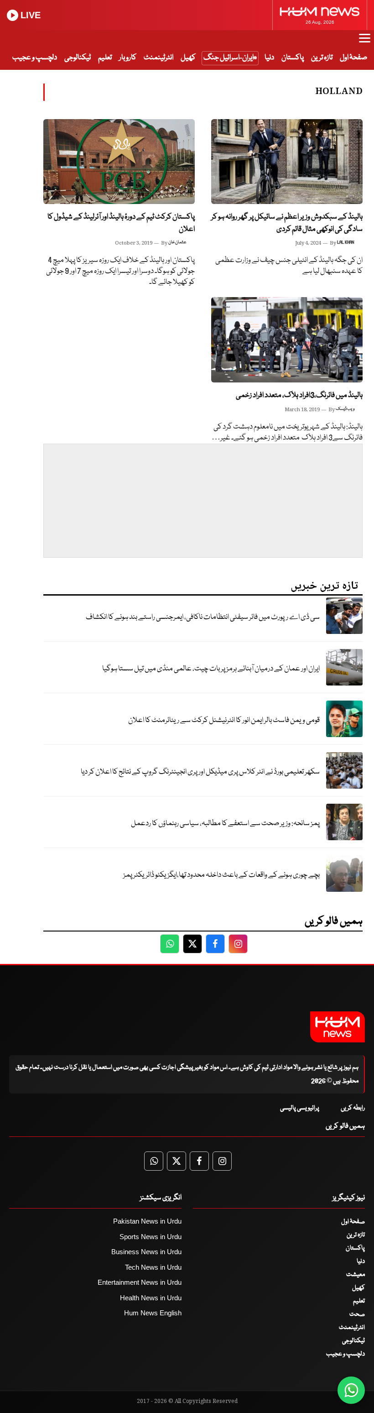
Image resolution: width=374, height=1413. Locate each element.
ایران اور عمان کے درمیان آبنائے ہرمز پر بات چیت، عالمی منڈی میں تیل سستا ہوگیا (211, 669)
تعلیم (105, 57)
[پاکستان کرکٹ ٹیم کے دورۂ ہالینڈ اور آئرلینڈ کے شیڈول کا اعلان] (119, 161)
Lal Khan (345, 242)
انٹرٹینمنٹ (158, 57)
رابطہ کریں (353, 1108)
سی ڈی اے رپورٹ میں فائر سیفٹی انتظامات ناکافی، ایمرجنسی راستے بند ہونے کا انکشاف (203, 617)
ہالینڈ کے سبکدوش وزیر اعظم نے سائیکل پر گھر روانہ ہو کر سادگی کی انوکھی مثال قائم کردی (287, 223)
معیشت (355, 1275)
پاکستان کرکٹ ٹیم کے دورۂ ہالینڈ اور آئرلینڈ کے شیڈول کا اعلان (121, 223)
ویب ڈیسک (345, 409)
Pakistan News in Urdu (147, 1221)
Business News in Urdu (146, 1252)
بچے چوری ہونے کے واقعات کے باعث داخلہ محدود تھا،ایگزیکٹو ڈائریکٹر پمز (221, 875)
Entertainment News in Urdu (140, 1282)
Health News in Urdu (151, 1298)
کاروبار (127, 57)
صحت (357, 1314)
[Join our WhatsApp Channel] (351, 1390)
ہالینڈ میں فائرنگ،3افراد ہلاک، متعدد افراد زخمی (299, 395)
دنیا (269, 57)
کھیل (188, 57)
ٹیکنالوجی (77, 57)
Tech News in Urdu (153, 1267)
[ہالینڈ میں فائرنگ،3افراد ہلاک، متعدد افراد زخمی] (287, 339)
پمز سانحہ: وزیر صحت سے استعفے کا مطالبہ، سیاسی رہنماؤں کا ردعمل (225, 823)
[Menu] (364, 42)
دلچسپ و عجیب (34, 57)
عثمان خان (177, 242)
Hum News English (153, 1313)
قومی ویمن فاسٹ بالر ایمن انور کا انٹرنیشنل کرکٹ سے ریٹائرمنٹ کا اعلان (224, 720)
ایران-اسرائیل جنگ (228, 57)
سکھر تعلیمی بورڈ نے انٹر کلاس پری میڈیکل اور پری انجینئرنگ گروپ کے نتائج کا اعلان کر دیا (200, 772)
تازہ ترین (321, 57)
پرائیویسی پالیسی (299, 1108)
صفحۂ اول (353, 57)
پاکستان (292, 57)
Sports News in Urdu (150, 1236)
